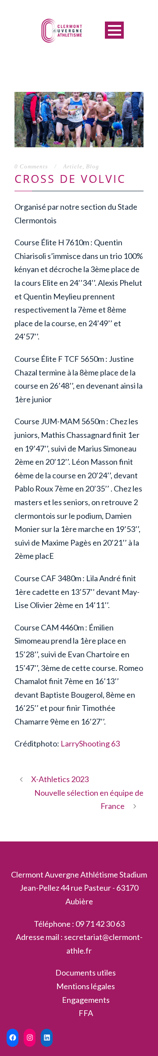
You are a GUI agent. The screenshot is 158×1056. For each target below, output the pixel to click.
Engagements (86, 1000)
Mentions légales (85, 986)
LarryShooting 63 (90, 743)
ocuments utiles (88, 972)
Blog (92, 166)
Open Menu (114, 30)
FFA (86, 1013)
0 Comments (31, 166)
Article (73, 166)
